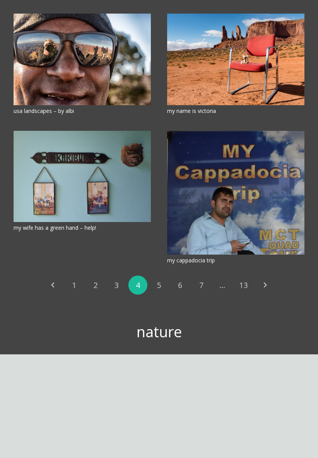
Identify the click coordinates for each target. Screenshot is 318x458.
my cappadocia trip (191, 260)
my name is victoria (191, 110)
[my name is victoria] (235, 59)
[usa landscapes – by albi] (82, 59)
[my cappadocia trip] (235, 193)
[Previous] (53, 285)
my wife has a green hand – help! (55, 227)
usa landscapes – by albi (44, 110)
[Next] (264, 285)
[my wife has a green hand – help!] (82, 176)
